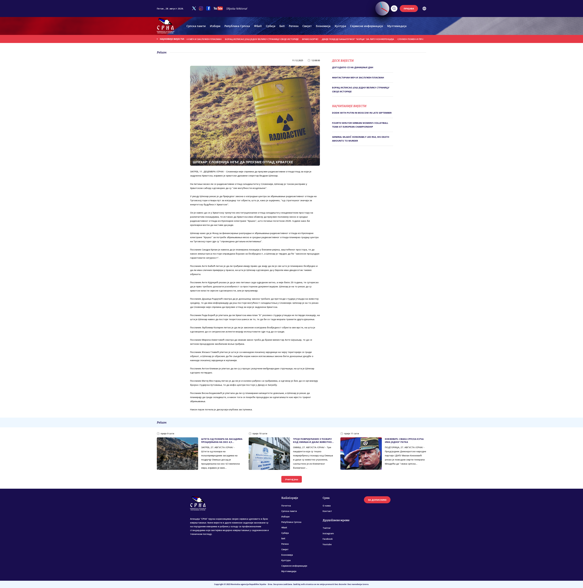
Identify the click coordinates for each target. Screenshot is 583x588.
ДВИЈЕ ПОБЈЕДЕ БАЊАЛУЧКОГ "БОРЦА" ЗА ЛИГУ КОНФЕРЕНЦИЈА (332, 39)
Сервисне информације (366, 26)
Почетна (286, 505)
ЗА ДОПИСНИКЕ (377, 499)
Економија (323, 26)
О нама (327, 505)
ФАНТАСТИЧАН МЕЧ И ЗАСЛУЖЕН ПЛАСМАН (358, 77)
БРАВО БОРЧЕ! (285, 39)
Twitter (327, 527)
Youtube (327, 544)
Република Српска (237, 26)
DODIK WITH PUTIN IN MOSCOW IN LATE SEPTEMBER (362, 112)
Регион (293, 26)
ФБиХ (258, 26)
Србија (270, 26)
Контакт (327, 511)
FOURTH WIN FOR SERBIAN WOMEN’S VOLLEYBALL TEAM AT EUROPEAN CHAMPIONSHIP (360, 124)
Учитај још (291, 479)
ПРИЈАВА (409, 8)
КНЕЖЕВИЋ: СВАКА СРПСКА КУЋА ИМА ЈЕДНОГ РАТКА (404, 440)
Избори (215, 26)
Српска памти (196, 26)
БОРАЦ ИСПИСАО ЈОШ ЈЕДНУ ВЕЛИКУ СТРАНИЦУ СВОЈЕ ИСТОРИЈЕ (236, 39)
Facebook (328, 538)
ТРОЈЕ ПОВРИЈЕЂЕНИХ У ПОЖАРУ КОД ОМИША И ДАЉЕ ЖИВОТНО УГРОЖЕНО (312, 440)
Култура (340, 26)
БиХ (282, 26)
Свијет (307, 26)
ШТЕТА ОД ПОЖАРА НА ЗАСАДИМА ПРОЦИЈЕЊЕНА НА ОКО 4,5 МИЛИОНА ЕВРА (221, 440)
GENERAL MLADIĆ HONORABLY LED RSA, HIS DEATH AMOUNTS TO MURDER (360, 138)
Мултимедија (397, 26)
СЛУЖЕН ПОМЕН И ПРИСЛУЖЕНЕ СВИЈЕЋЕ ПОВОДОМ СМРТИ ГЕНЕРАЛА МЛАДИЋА (418, 39)
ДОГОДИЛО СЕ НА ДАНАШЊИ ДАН (352, 67)
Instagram (328, 533)
